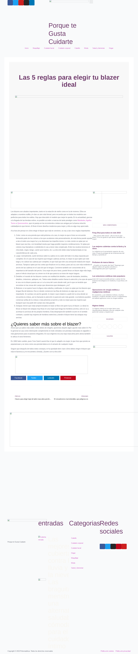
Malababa (81, 220)
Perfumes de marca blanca (103, 262)
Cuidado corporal (64, 48)
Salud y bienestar (99, 48)
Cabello (77, 48)
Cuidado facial (49, 48)
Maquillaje (36, 48)
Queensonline (22, 223)
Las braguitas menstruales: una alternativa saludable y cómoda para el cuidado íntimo (66, 614)
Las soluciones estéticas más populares (108, 276)
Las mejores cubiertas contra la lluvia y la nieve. (61, 557)
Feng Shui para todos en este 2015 (106, 233)
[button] (91, 2)
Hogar (111, 48)
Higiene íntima (98, 306)
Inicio (26, 48)
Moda (86, 48)
